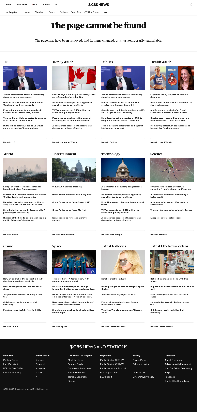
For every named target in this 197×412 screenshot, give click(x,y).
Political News (10, 360)
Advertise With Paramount (178, 364)
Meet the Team (75, 360)
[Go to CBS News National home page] (98, 4)
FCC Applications (109, 372)
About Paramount (173, 360)
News (28, 12)
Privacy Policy (139, 360)
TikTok (39, 372)
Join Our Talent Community (178, 368)
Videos (63, 12)
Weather (39, 12)
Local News (21, 4)
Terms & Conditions (77, 377)
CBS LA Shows (92, 12)
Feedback (170, 377)
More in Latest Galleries (113, 326)
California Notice (141, 364)
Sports (52, 12)
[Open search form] (191, 4)
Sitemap (72, 381)
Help (167, 372)
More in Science (158, 234)
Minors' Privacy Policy (143, 377)
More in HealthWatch (161, 142)
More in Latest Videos (161, 326)
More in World (10, 234)
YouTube (40, 360)
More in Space (59, 326)
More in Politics (109, 142)
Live (35, 4)
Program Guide (75, 364)
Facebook (41, 364)
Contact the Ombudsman (177, 381)
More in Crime (10, 326)
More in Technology (111, 234)
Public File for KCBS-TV (112, 360)
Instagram (40, 368)
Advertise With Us (77, 372)
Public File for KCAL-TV (112, 364)
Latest (7, 4)
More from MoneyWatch (64, 142)
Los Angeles (10, 12)
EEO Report (106, 377)
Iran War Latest (10, 364)
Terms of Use (139, 372)
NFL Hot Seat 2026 (12, 368)
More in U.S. (9, 142)
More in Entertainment (63, 234)
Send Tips (76, 12)
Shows (47, 4)
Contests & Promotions (79, 368)
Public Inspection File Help (113, 368)
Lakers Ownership (12, 372)
